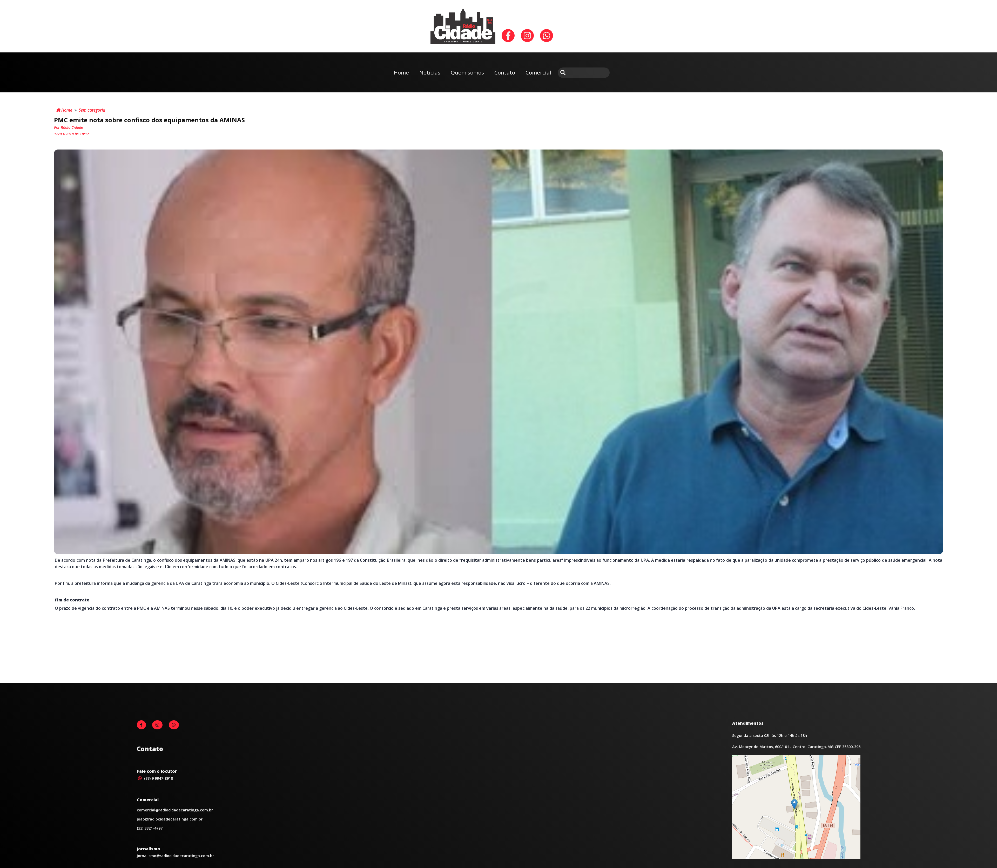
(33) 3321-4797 (150, 828)
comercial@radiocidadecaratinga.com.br (175, 810)
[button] (794, 804)
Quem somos (467, 72)
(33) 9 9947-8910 (158, 778)
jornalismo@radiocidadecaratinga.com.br (175, 855)
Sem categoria (92, 110)
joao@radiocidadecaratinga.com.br (170, 819)
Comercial (538, 72)
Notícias (429, 72)
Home (401, 72)
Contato (504, 72)
